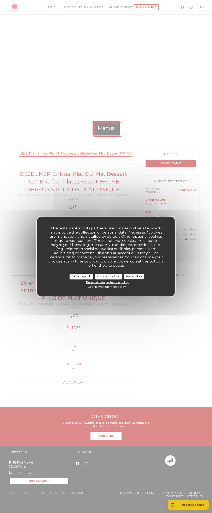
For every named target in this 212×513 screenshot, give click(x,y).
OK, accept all (81, 276)
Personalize (134, 276)
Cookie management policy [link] (107, 286)
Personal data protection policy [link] (107, 282)
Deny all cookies (108, 276)
